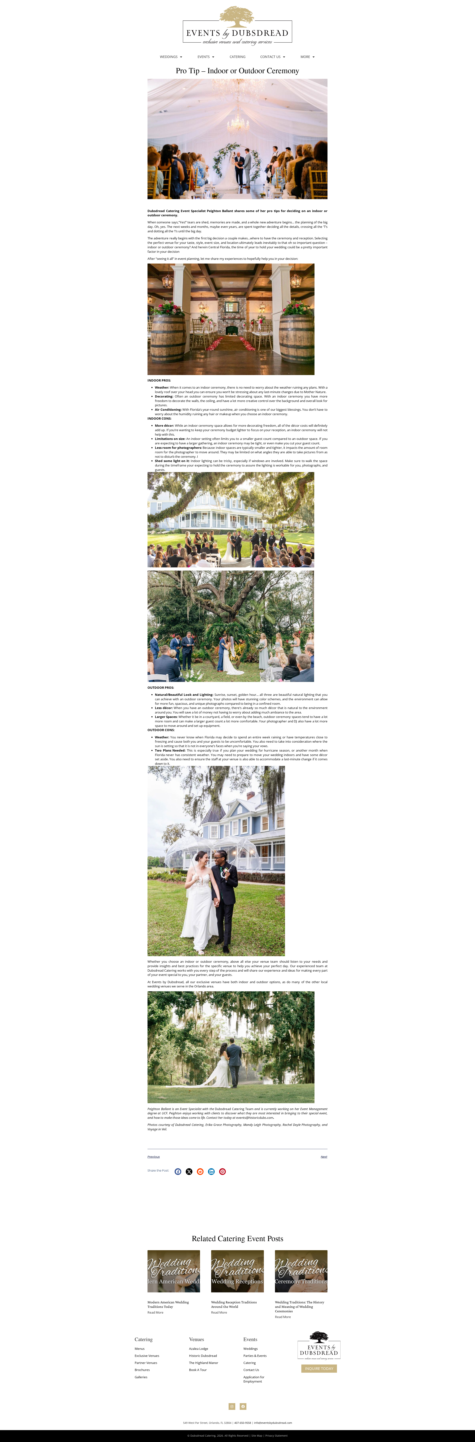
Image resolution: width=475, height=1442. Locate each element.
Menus (140, 1348)
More (305, 56)
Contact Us (270, 56)
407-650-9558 (242, 1423)
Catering (237, 56)
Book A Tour (198, 1370)
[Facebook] (243, 1406)
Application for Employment (253, 1379)
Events (204, 56)
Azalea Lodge (198, 1348)
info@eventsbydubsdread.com (273, 1423)
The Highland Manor (203, 1363)
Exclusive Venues (147, 1356)
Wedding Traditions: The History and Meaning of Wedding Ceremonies (299, 1306)
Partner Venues (146, 1363)
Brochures (142, 1370)
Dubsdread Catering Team (234, 1109)
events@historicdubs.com (254, 1117)
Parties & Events (255, 1356)
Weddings (169, 56)
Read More (155, 1312)
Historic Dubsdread (203, 1356)
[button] (178, 1171)
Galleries (141, 1377)
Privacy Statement (276, 1435)
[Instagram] (232, 1406)
